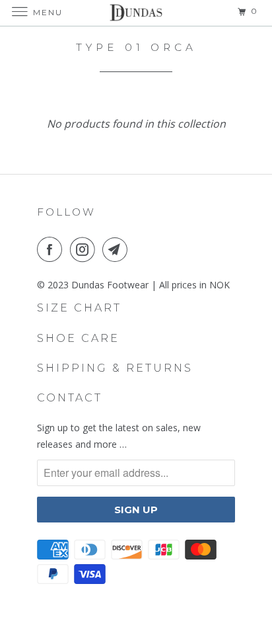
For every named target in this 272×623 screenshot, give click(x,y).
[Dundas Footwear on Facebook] (52, 249)
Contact (69, 398)
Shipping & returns (115, 368)
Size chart (79, 308)
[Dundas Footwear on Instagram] (85, 249)
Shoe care (78, 338)
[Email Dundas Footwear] (117, 249)
